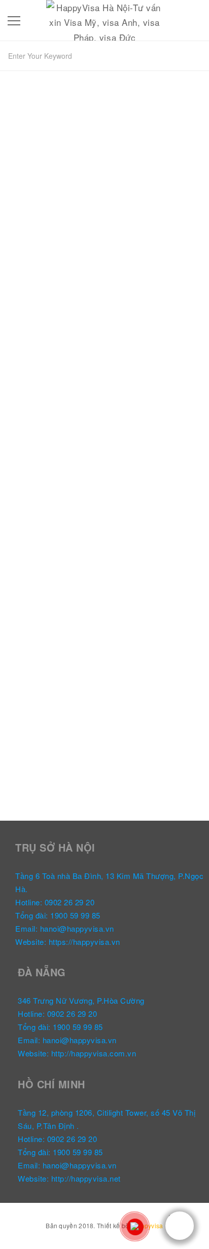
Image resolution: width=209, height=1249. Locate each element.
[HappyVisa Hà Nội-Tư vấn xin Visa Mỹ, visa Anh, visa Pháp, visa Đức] (104, 18)
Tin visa (54, 369)
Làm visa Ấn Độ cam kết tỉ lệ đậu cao (87, 656)
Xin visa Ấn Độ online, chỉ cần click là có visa (95, 345)
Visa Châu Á (34, 675)
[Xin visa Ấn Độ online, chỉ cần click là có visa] (104, 243)
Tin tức (26, 369)
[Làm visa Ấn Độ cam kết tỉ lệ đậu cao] (104, 560)
